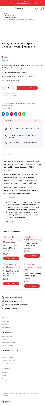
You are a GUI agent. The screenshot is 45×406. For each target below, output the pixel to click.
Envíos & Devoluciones (8, 342)
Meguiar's (12, 105)
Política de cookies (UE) (8, 360)
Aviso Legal (5, 354)
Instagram (4, 372)
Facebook (4, 381)
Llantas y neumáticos (10, 18)
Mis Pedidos (5, 324)
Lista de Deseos (6, 327)
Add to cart (27, 88)
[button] (10, 95)
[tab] (22, 154)
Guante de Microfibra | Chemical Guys (32, 275)
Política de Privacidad (8, 357)
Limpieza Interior (25, 103)
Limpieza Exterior (9, 16)
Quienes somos (6, 321)
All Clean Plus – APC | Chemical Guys (11, 272)
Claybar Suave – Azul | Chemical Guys (32, 244)
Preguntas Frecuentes (7, 336)
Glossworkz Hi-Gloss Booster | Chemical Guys (11, 247)
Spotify (4, 378)
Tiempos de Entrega (7, 345)
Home (5, 13)
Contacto (4, 339)
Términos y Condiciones (8, 363)
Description (8, 154)
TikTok (4, 375)
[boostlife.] (19, 8)
